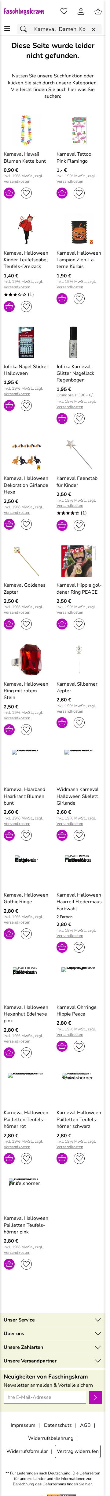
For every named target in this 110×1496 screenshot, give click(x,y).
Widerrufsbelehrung (50, 1438)
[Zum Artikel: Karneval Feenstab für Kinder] (79, 454)
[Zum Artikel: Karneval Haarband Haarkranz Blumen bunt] (26, 765)
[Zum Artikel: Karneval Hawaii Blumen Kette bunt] (26, 130)
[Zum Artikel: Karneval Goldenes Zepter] (26, 561)
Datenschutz (58, 1425)
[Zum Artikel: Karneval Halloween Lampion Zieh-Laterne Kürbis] (79, 229)
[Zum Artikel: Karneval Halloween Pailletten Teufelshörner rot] (26, 1088)
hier (88, 1484)
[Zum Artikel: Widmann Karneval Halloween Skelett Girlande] (79, 765)
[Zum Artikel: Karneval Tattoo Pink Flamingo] (79, 130)
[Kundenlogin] (81, 11)
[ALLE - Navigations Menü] (7, 28)
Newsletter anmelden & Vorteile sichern (48, 1385)
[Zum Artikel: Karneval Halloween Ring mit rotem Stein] (26, 660)
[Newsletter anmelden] (95, 1397)
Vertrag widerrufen (78, 1451)
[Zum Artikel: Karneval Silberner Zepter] (79, 660)
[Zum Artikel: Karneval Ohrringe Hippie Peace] (79, 983)
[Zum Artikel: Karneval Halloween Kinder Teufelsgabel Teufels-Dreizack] (26, 229)
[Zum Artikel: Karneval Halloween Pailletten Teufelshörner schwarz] (79, 1088)
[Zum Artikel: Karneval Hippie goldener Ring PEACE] (79, 561)
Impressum (23, 1425)
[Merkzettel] (64, 11)
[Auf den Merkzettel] (26, 193)
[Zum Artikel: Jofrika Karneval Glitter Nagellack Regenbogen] (79, 342)
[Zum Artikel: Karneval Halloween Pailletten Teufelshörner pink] (26, 1194)
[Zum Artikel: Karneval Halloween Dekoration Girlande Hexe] (26, 454)
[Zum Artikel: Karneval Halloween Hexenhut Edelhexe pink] (26, 983)
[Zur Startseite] (26, 11)
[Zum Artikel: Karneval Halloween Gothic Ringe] (26, 871)
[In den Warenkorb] (9, 193)
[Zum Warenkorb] (98, 11)
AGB (85, 1425)
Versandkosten (17, 181)
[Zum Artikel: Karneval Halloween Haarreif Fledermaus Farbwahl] (79, 871)
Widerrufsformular (27, 1451)
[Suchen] (25, 29)
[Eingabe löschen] (93, 30)
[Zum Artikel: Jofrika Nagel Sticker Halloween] (26, 342)
